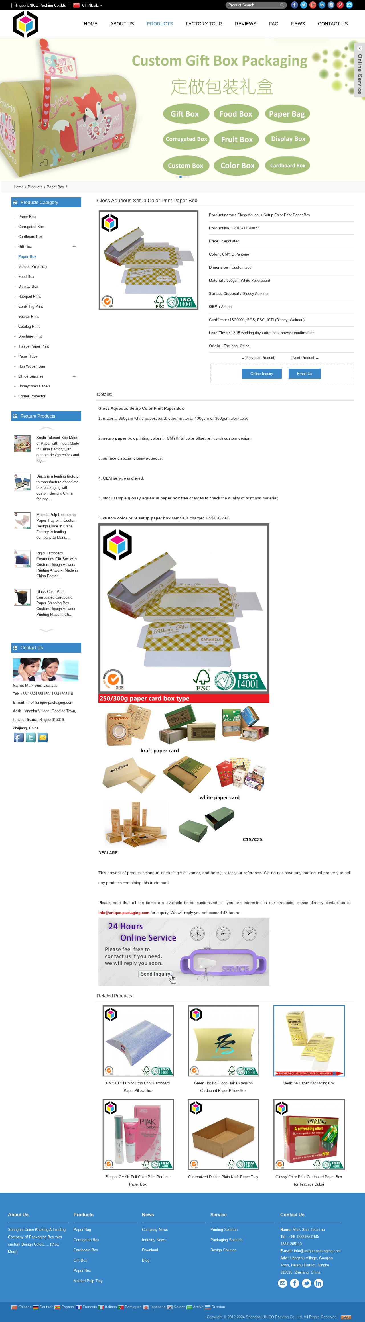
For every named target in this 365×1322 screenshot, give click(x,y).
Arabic (198, 1307)
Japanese (157, 1307)
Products (160, 23)
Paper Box (55, 187)
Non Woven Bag (31, 366)
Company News (155, 1229)
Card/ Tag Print (30, 306)
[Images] (148, 260)
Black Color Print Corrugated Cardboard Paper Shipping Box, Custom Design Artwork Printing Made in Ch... (55, 603)
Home (91, 23)
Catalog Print (29, 326)
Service (218, 1214)
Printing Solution (224, 1229)
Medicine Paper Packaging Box (309, 1083)
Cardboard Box (30, 236)
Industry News (154, 1240)
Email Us (304, 374)
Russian (217, 1307)
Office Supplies (31, 376)
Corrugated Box (31, 227)
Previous (5, 105)
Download (150, 1250)
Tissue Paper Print (33, 346)
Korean (179, 1307)
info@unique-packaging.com (50, 702)
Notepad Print (29, 296)
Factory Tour (204, 23)
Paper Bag (27, 217)
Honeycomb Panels (34, 386)
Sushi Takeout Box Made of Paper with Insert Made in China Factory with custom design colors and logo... (57, 449)
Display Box (28, 286)
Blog (145, 1260)
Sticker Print (28, 316)
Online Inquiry (261, 374)
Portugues (133, 1307)
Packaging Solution (226, 1240)
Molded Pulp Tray (32, 266)
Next (359, 105)
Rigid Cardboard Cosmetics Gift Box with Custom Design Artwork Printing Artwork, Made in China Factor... (57, 564)
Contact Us (333, 23)
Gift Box (25, 246)
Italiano (110, 1307)
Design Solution (223, 1250)
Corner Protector (31, 396)
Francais (89, 1307)
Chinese (24, 1307)
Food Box (26, 276)
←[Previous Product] (258, 358)
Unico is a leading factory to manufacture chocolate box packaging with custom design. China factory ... (57, 487)
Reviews (245, 23)
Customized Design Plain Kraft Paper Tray (223, 1177)
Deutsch (45, 1307)
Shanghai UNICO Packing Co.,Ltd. (274, 1317)
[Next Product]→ (305, 358)
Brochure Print (30, 336)
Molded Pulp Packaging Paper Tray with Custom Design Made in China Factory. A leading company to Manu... (56, 526)
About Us (122, 23)
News (298, 23)
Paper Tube (27, 356)
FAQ (273, 23)
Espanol (67, 1307)
